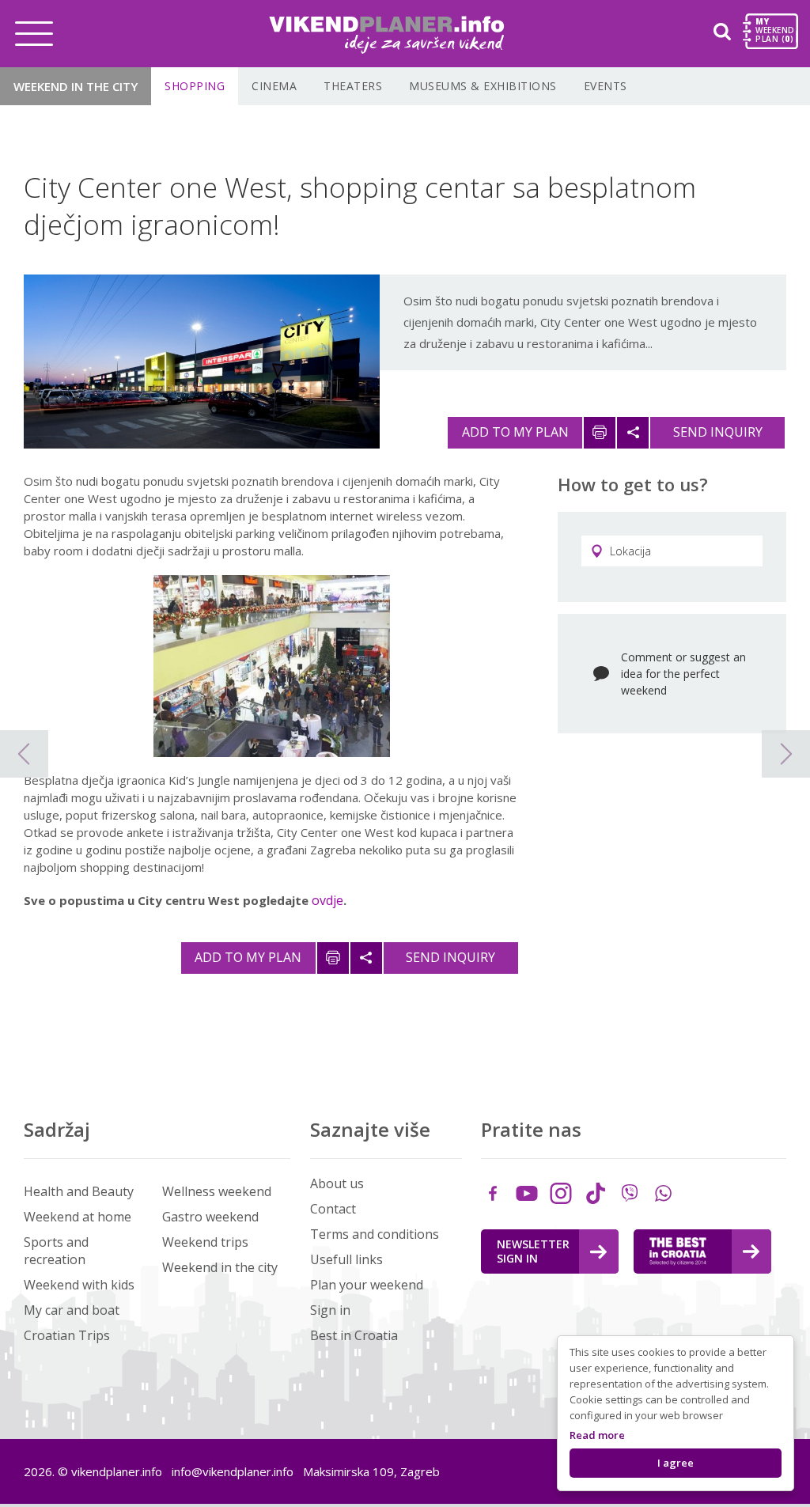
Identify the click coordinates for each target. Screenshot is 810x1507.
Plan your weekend (366, 1284)
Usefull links (346, 1259)
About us (337, 1183)
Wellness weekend (216, 1191)
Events (605, 85)
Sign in (330, 1310)
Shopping (195, 85)
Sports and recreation (56, 1250)
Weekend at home (77, 1216)
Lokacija (630, 550)
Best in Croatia (354, 1335)
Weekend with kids (79, 1284)
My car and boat (71, 1310)
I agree (675, 1463)
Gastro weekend (210, 1216)
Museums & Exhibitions (483, 85)
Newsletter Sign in (533, 1251)
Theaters (353, 85)
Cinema (274, 85)
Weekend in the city (75, 86)
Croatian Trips (67, 1335)
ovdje (327, 900)
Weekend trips (205, 1242)
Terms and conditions (374, 1234)
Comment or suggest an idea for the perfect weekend (683, 673)
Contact (333, 1208)
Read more (597, 1435)
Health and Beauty (79, 1191)
